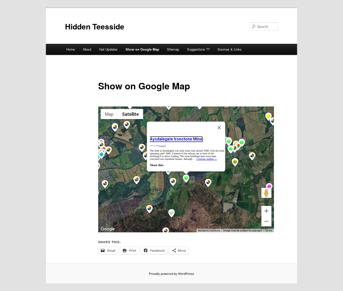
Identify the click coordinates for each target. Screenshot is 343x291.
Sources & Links (229, 49)
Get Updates (108, 49)
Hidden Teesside (94, 26)
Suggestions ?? (198, 49)
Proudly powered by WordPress (171, 273)
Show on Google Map (142, 49)
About (87, 49)
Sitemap (173, 49)
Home (70, 49)
